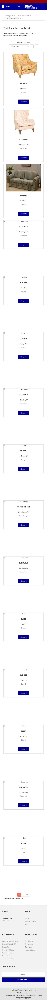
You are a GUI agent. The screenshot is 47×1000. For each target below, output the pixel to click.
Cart (26, 924)
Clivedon (23, 395)
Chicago (23, 339)
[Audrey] (23, 65)
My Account (29, 941)
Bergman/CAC (23, 144)
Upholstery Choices (8, 950)
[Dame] (23, 614)
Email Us (6, 921)
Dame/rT (23, 624)
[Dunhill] (23, 670)
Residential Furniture (24, 16)
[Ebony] (23, 726)
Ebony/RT (23, 736)
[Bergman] (23, 121)
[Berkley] (23, 177)
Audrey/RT (23, 88)
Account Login (30, 950)
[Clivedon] (23, 389)
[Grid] (32, 46)
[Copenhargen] (23, 502)
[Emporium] (23, 782)
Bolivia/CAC (23, 288)
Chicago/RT (23, 344)
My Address (29, 944)
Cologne (23, 451)
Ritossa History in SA (9, 944)
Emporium (23, 787)
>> (27, 895)
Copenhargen (23, 507)
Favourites (28, 947)
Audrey (23, 83)
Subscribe (23, 980)
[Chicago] (23, 333)
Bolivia (23, 282)
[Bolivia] (23, 277)
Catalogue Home (10, 16)
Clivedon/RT (23, 400)
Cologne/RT (23, 456)
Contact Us (5, 947)
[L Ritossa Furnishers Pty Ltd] (31, 6)
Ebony (23, 731)
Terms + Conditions (8, 959)
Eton (23, 843)
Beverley (23, 226)
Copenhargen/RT (23, 512)
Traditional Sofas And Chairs (14, 18)
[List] (36, 46)
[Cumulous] (23, 558)
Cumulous (23, 563)
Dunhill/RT (23, 680)
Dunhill (23, 675)
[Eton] (23, 838)
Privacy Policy (6, 956)
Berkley (23, 195)
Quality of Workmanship (10, 941)
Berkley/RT (23, 201)
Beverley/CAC (23, 232)
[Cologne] (23, 446)
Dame (23, 619)
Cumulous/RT (23, 568)
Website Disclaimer (8, 953)
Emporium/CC (23, 792)
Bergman (23, 139)
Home (27, 918)
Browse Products (31, 921)
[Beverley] (23, 221)
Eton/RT (23, 848)
